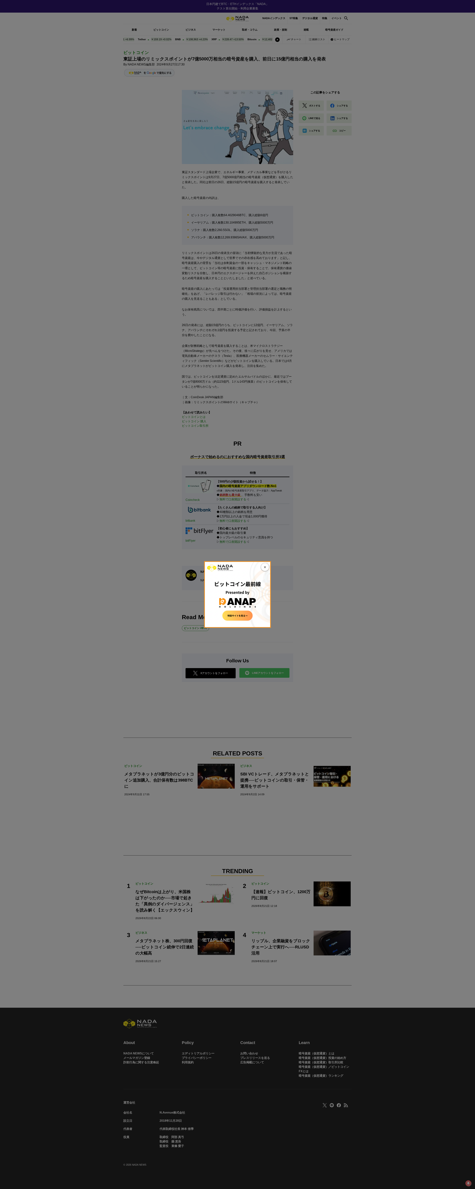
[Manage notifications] (468, 1183)
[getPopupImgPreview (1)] (237, 594)
